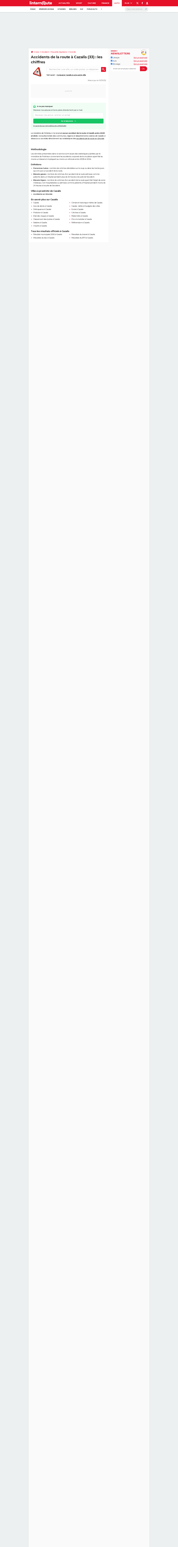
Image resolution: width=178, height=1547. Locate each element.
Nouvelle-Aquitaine (59, 52)
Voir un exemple (140, 58)
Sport (79, 3)
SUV (81, 9)
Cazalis (36, 203)
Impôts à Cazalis (40, 226)
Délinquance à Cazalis (42, 209)
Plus (127, 3)
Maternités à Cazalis (79, 216)
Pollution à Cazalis (40, 212)
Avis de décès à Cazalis (42, 206)
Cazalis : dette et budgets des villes (85, 206)
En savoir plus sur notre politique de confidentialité (49, 126)
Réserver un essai (46, 9)
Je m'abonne (67, 121)
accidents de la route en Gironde (90, 138)
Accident (45, 52)
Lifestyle (115, 58)
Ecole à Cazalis (77, 209)
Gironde (72, 52)
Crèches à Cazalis (78, 212)
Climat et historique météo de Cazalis (86, 203)
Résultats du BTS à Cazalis (82, 238)
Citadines (62, 9)
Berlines (72, 9)
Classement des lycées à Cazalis (46, 219)
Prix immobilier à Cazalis (81, 219)
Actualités (64, 3)
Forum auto (92, 9)
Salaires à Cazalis (40, 222)
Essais (32, 9)
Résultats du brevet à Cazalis (83, 234)
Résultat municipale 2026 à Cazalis (47, 234)
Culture (92, 3)
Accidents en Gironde (42, 194)
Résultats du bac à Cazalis (43, 238)
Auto (117, 3)
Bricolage (116, 64)
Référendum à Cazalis (80, 222)
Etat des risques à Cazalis (43, 216)
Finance (105, 3)
